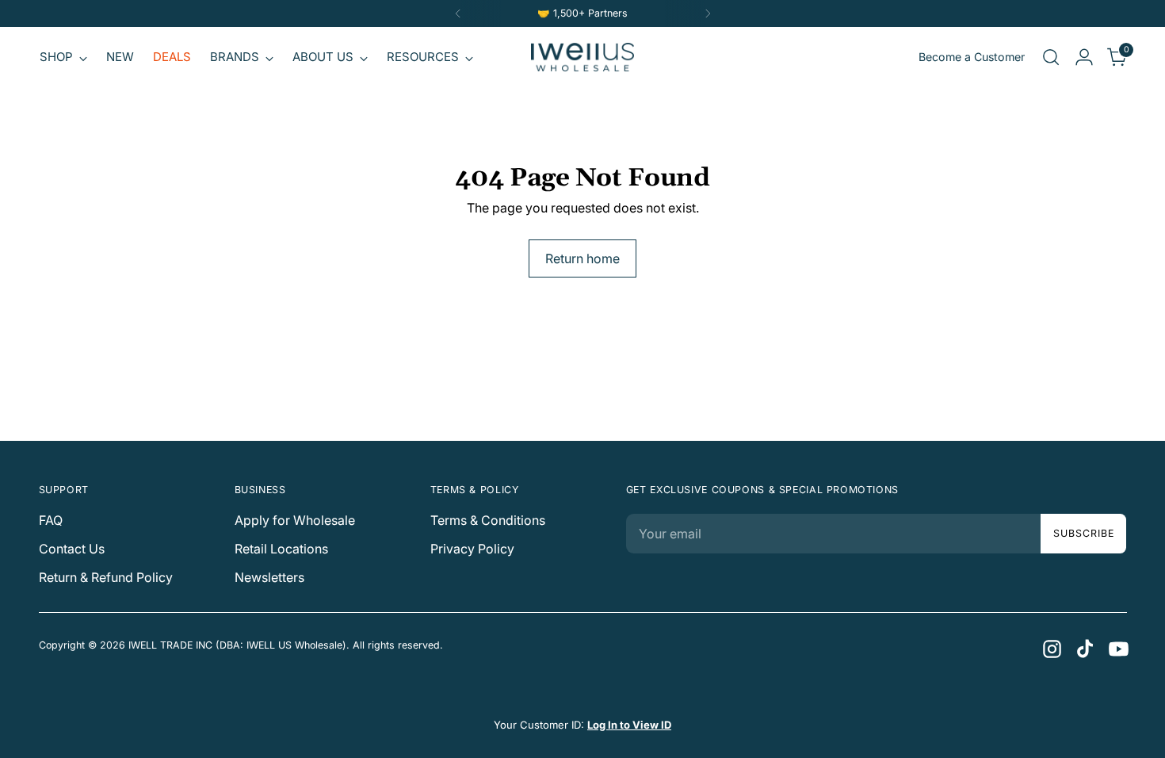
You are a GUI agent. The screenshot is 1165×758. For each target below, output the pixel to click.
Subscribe (1083, 533)
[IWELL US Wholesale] (582, 57)
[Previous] (458, 13)
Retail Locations (281, 549)
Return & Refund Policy (106, 577)
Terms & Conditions (487, 520)
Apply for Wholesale (295, 520)
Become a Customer (972, 56)
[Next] (707, 13)
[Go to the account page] (1084, 57)
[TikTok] (1084, 647)
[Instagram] (1050, 647)
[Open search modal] (1051, 57)
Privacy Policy (472, 549)
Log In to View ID (629, 724)
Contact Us (72, 549)
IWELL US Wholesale (294, 645)
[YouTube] (1117, 647)
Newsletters (269, 577)
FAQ (51, 520)
